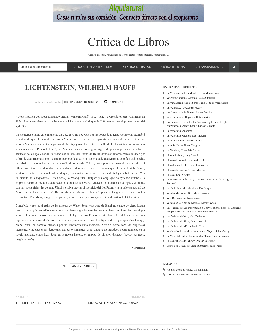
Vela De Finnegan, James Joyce (183, 198)
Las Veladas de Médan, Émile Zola (185, 226)
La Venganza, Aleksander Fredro (184, 107)
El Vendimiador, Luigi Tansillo (183, 155)
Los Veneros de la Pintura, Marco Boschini (190, 112)
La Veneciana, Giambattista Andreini (186, 135)
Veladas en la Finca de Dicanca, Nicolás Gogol (192, 202)
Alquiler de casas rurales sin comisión (187, 269)
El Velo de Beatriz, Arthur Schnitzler (186, 170)
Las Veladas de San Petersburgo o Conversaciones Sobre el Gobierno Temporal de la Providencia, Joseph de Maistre (204, 209)
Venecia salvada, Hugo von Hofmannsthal (189, 117)
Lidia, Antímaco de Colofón (116, 302)
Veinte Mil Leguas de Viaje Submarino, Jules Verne (194, 245)
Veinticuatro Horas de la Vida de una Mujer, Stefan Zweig (198, 231)
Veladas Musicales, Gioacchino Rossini (188, 193)
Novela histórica (83, 266)
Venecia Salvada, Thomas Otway (184, 140)
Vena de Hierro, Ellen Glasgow (183, 145)
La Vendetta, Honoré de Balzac (183, 150)
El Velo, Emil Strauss (178, 174)
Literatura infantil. (209, 66)
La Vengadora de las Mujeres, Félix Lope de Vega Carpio (197, 102)
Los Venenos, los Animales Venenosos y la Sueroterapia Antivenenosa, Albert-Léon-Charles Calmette (197, 124)
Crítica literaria (173, 66)
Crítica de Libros (128, 41)
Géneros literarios (137, 66)
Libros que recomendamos (93, 66)
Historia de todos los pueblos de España (188, 274)
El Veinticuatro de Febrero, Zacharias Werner (191, 240)
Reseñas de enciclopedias (81, 101)
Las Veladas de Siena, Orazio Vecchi (186, 221)
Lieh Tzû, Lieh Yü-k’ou (38, 302)
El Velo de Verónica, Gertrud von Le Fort (189, 160)
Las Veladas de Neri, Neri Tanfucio (186, 216)
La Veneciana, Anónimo (179, 130)
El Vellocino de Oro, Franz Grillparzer (187, 165)
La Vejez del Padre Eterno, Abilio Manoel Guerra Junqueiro (199, 236)
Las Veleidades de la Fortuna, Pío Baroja (189, 188)
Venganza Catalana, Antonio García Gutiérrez (191, 98)
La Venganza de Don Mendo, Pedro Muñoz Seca (193, 93)
